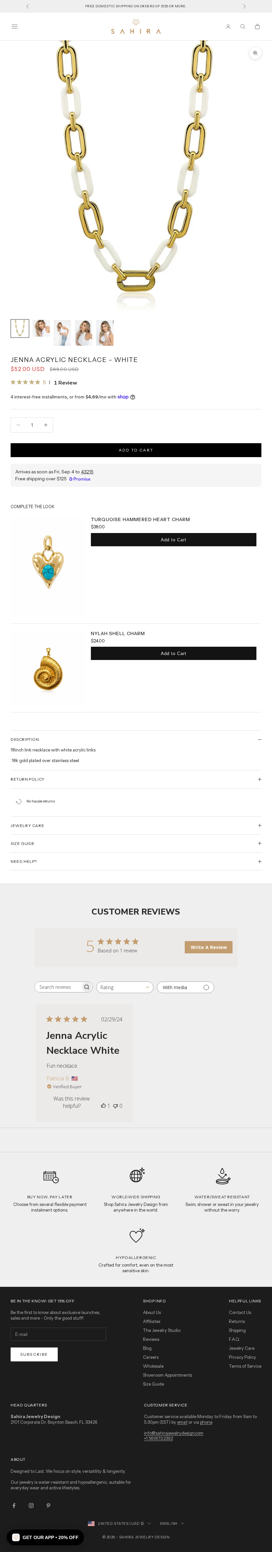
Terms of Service (245, 1366)
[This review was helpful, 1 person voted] (103, 1105)
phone (206, 1422)
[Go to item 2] (41, 328)
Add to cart (136, 450)
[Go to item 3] (62, 332)
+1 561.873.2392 (158, 1438)
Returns (237, 1321)
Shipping (237, 1330)
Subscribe (34, 1354)
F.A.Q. (234, 1339)
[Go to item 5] (105, 332)
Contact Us (240, 1312)
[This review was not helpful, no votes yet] (115, 1105)
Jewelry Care (241, 1348)
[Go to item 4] (83, 332)
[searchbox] (58, 987)
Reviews (151, 1339)
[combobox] (125, 987)
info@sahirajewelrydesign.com (173, 1433)
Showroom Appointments (167, 1375)
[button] (45, 1537)
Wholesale (153, 1366)
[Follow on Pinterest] (48, 1506)
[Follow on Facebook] (14, 1506)
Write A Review (209, 947)
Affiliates (151, 1321)
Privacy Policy (242, 1357)
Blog (147, 1348)
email (182, 1422)
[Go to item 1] (20, 328)
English (168, 1523)
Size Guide (153, 1384)
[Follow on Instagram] (31, 1506)
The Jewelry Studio (161, 1330)
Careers (151, 1357)
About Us (152, 1312)
